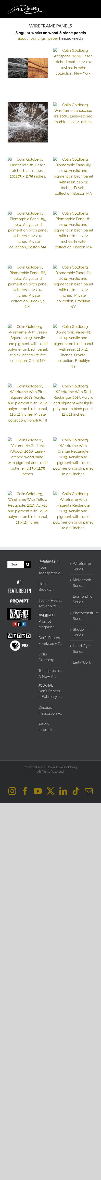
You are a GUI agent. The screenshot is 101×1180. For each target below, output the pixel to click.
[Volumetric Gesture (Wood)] (28, 457)
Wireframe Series (82, 566)
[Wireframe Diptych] (28, 68)
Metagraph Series (82, 583)
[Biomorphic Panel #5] (28, 230)
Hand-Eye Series (81, 649)
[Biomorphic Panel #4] (73, 287)
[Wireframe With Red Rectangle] (73, 401)
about (23, 38)
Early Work (82, 662)
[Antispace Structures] (28, 122)
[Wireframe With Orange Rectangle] (73, 457)
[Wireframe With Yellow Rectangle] (28, 508)
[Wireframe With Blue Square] (28, 403)
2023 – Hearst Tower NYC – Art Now (50, 603)
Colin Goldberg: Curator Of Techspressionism (50, 657)
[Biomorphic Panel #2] (73, 346)
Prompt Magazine (46, 624)
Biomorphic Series (82, 599)
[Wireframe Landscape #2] (73, 113)
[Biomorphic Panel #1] (73, 230)
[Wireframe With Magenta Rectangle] (73, 511)
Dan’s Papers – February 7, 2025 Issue (49, 641)
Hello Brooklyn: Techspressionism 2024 (50, 587)
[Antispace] (73, 62)
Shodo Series (78, 632)
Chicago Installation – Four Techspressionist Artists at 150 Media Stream (50, 710)
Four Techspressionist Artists (50, 570)
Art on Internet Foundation (48, 727)
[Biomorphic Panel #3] (73, 176)
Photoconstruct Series (82, 616)
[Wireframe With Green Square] (28, 344)
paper (53, 38)
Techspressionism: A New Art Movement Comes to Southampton (50, 673)
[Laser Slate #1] (28, 168)
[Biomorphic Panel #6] (28, 287)
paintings (38, 38)
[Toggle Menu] (90, 9)
